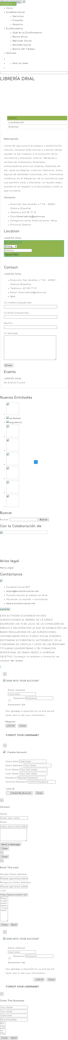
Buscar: (4, 520)
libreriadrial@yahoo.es (31, 216)
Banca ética (20, 37)
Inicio (9, 8)
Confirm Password (16, 782)
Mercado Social (22, 41)
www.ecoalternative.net (20, 603)
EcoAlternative (15, 12)
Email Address (14, 765)
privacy (15, 711)
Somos (12, 118)
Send (14, 925)
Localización (15, 122)
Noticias (11, 53)
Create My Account (20, 793)
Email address (16, 690)
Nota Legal (7, 568)
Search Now (11, 254)
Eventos (13, 127)
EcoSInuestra (14, 29)
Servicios (18, 16)
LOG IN (10, 726)
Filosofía (18, 20)
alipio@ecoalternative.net (22, 591)
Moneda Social (22, 45)
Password (19, 698)
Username (12, 761)
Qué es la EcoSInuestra (27, 33)
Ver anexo (17, 661)
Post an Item (20, 63)
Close (22, 726)
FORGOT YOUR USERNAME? (22, 735)
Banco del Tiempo (24, 49)
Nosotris (18, 24)
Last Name (12, 774)
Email (3, 822)
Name (3, 814)
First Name (12, 770)
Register (11, 722)
